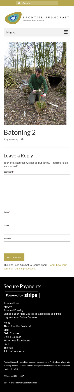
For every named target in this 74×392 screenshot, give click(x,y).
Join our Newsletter (15, 351)
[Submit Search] (19, 3)
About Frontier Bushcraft (17, 326)
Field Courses (11, 333)
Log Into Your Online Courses (20, 317)
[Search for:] (37, 3)
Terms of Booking (14, 310)
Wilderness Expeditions (17, 340)
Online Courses (12, 337)
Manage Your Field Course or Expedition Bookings (32, 313)
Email (7, 225)
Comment (9, 171)
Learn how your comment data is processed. (35, 266)
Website (7, 238)
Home (7, 322)
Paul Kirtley (13, 139)
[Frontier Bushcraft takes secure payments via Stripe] (22, 295)
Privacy (8, 306)
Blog (6, 329)
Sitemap (8, 347)
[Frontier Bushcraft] (37, 18)
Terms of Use (11, 303)
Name (7, 212)
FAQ (6, 344)
